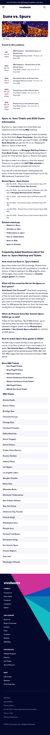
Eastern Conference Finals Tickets (20, 377)
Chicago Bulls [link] (8, 422)
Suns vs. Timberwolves (15, 237)
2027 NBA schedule (33, 163)
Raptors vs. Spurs (13, 225)
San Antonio (31, 186)
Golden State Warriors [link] (12, 450)
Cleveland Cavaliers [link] (11, 428)
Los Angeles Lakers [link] (10, 473)
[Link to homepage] (25, 7)
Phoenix (37, 193)
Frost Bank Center (10, 153)
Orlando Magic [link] (9, 517)
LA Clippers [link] (7, 467)
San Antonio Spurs (15, 348)
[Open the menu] (3, 7)
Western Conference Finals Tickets (20, 381)
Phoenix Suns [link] (8, 528)
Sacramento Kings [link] (10, 540)
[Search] (44, 7)
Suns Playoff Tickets (14, 366)
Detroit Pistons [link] (9, 445)
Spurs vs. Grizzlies (14, 244)
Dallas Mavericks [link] (10, 434)
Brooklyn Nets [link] (8, 411)
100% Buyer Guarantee (28, 2)
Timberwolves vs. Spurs (16, 233)
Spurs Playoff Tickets (15, 370)
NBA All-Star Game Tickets (17, 389)
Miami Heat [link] (7, 484)
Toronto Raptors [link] (9, 551)
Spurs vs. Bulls (12, 240)
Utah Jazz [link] (7, 556)
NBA (27, 130)
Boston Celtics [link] (9, 406)
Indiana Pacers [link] (9, 461)
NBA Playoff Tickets (14, 385)
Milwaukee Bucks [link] (10, 489)
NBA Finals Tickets (14, 374)
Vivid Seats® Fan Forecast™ (14, 290)
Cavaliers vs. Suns (14, 229)
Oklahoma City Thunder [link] (13, 512)
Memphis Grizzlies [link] (10, 478)
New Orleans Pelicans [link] (12, 501)
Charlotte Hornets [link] (10, 417)
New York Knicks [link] (9, 506)
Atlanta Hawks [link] (9, 400)
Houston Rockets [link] (10, 456)
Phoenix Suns (34, 348)
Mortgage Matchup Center (33, 150)
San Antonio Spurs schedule (25, 329)
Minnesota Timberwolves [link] (13, 495)
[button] (6, 39)
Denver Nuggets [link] (9, 439)
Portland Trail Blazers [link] (11, 534)
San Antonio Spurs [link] (10, 545)
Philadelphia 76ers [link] (10, 523)
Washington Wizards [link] (11, 562)
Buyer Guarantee (25, 137)
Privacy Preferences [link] (11, 717)
